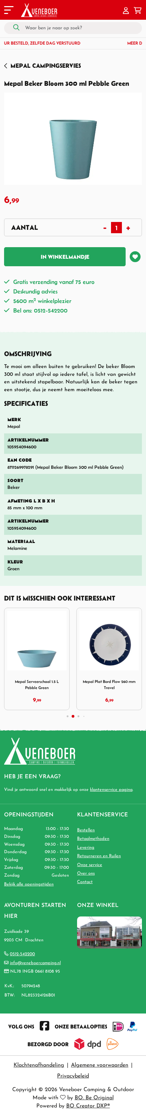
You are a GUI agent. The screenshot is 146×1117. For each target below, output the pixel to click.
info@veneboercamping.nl (35, 963)
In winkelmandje (65, 257)
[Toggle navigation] (8, 11)
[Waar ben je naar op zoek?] (16, 27)
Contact (85, 882)
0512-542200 (22, 954)
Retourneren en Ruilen (99, 856)
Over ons (86, 873)
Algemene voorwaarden (99, 1065)
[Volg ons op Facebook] (44, 1026)
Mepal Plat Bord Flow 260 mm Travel (109, 684)
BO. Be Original (94, 1098)
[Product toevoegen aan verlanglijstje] (135, 256)
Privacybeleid (73, 1076)
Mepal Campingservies (46, 65)
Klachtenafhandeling (39, 1065)
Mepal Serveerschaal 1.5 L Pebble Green (37, 684)
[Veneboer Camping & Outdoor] (39, 10)
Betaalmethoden (93, 838)
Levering (85, 847)
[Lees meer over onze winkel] (109, 932)
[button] (126, 11)
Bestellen (86, 830)
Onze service (89, 865)
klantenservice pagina (111, 789)
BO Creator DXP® (88, 1106)
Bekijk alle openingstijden (29, 884)
